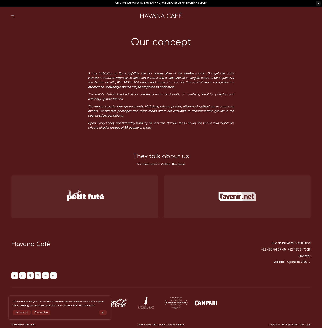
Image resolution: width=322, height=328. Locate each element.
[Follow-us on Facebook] (14, 275)
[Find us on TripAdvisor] (45, 275)
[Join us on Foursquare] (22, 275)
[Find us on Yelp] (53, 275)
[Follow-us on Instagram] (38, 275)
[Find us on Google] (30, 275)
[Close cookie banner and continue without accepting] (103, 312)
